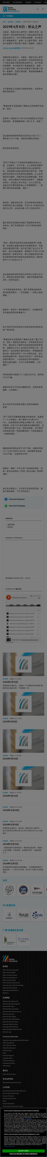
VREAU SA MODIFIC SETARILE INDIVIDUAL (23, 1154)
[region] (23, 1132)
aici (5, 1127)
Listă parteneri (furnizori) (9, 1146)
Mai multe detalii (28, 1118)
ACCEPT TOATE (23, 1151)
